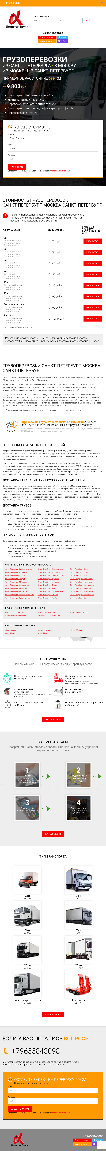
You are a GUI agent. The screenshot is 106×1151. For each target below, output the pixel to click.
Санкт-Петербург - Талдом (15, 579)
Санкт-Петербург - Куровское (16, 591)
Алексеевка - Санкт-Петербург (49, 615)
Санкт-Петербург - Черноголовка (82, 585)
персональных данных (60, 171)
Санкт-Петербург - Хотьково (80, 588)
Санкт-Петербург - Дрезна (79, 572)
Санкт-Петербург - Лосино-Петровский (19, 595)
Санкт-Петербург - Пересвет (48, 579)
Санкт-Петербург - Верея (79, 569)
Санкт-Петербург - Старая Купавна (50, 591)
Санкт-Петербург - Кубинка (48, 595)
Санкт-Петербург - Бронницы (16, 588)
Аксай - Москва (43, 633)
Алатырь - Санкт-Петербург (15, 615)
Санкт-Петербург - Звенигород (81, 579)
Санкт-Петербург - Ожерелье (16, 572)
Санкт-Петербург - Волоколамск (82, 595)
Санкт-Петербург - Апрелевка (81, 582)
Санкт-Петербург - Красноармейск (18, 598)
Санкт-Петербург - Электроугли (17, 585)
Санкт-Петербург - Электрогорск (82, 591)
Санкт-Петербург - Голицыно (48, 582)
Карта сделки (53, 834)
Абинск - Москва (76, 630)
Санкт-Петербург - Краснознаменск (18, 569)
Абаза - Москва (11, 630)
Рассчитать (92, 241)
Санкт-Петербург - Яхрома (15, 575)
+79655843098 (11, 3)
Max (63, 41)
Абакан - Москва (44, 630)
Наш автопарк (53, 1014)
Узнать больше (53, 719)
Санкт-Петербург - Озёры (79, 598)
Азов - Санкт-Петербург (46, 612)
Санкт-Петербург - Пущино (47, 585)
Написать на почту (47, 41)
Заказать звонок (47, 37)
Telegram (64, 37)
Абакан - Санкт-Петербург (14, 612)
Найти (89, 20)
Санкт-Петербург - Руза (78, 575)
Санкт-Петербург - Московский (16, 582)
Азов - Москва (10, 633)
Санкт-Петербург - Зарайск (48, 598)
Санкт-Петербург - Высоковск (49, 572)
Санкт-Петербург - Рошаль (47, 588)
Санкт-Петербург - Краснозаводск (50, 575)
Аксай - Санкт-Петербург (79, 612)
